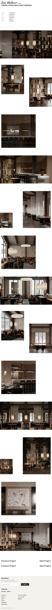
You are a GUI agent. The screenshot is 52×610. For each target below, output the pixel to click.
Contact (3, 600)
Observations (4, 604)
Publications (4, 602)
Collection (3, 595)
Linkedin (8, 591)
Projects (3, 597)
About (2, 598)
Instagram (3, 591)
